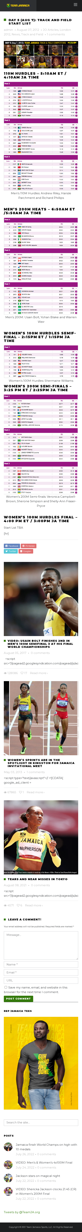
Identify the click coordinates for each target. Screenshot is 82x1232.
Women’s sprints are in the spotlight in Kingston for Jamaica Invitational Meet (41, 763)
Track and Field (32, 34)
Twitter (12, 551)
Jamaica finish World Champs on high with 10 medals (46, 1147)
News (16, 34)
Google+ (26, 551)
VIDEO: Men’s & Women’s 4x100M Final (44, 1162)
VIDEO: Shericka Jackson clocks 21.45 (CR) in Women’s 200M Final (46, 1191)
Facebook (12, 546)
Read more (38, 673)
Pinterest (29, 546)
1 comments (56, 34)
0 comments (40, 653)
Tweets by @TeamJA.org (22, 1212)
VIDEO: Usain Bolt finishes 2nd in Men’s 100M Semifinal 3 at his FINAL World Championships (40, 644)
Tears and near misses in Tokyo (38, 879)
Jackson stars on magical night (38, 1176)
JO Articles (50, 30)
